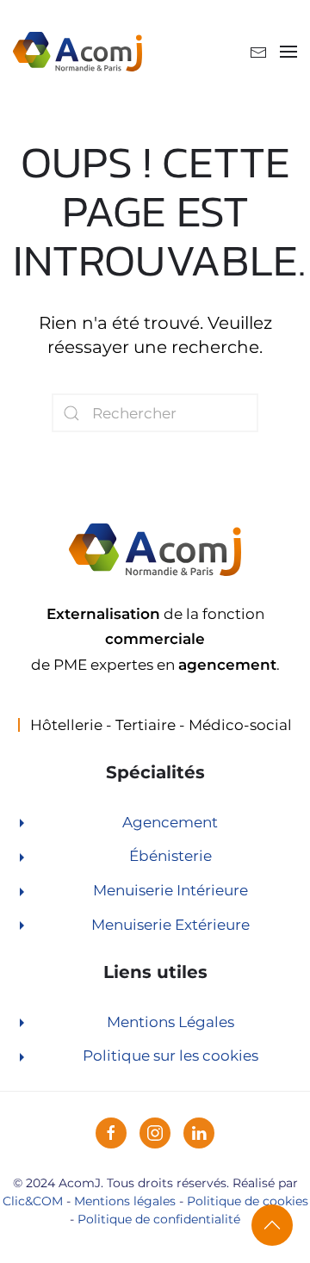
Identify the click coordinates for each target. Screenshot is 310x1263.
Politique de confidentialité (159, 1219)
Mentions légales (125, 1201)
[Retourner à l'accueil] (77, 52)
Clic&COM (33, 1201)
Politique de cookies (247, 1201)
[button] (288, 52)
